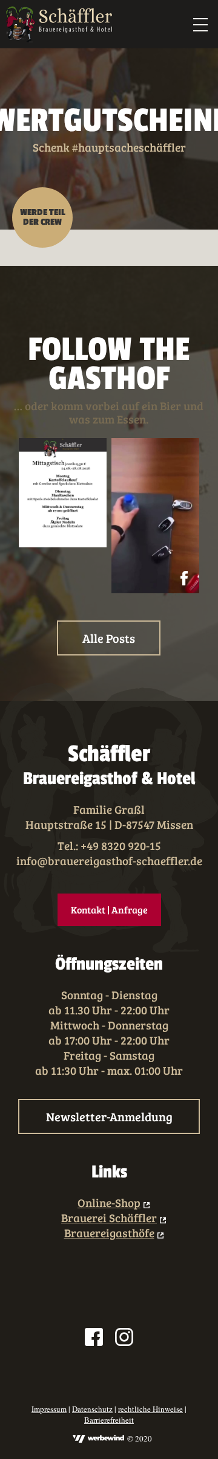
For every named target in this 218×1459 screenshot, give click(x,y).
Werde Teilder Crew (42, 217)
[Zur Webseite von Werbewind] (98, 1439)
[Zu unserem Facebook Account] (94, 1338)
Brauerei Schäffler (109, 1217)
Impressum (49, 1408)
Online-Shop (109, 1202)
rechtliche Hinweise (150, 1408)
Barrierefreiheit (109, 1419)
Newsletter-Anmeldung (109, 1116)
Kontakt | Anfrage (109, 909)
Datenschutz (92, 1408)
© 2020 (139, 1438)
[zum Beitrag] (62, 492)
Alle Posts (108, 638)
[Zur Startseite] (59, 24)
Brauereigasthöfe (109, 1232)
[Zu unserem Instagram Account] (124, 1338)
